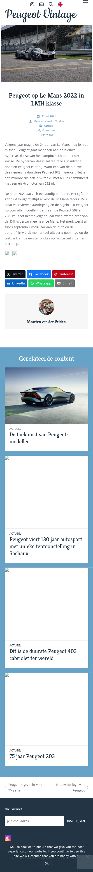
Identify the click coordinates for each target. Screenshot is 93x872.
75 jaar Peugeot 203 (32, 756)
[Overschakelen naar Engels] (60, 5)
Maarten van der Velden (49, 121)
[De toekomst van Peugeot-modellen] (46, 395)
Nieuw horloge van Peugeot (68, 787)
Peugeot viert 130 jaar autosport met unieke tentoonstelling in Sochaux (45, 546)
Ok (47, 863)
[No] (87, 856)
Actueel (48, 125)
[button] (15, 274)
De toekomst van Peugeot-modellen (39, 438)
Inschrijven (76, 821)
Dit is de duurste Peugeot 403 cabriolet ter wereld (43, 655)
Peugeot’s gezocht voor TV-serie (24, 787)
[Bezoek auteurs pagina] (46, 306)
